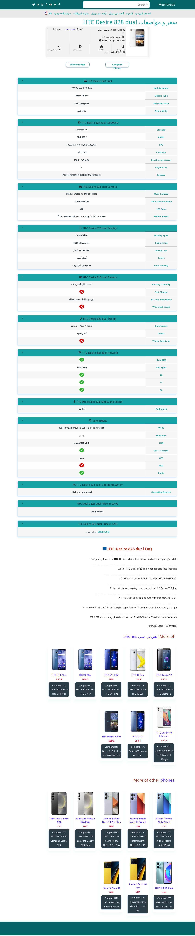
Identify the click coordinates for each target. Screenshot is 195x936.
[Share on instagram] (42, 4)
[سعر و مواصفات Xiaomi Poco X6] (111, 872)
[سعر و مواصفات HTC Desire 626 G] (111, 721)
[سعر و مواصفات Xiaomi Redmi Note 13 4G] (164, 803)
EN (50, 13)
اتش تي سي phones (141, 636)
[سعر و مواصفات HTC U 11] (138, 721)
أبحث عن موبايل (116, 13)
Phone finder (77, 64)
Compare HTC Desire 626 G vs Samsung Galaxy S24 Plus (85, 838)
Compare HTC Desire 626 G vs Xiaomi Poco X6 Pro (138, 904)
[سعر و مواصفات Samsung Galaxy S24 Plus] (85, 803)
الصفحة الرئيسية (143, 13)
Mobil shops (167, 5)
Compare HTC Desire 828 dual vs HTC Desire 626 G (111, 751)
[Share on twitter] (55, 4)
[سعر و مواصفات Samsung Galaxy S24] (59, 803)
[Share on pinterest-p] (46, 4)
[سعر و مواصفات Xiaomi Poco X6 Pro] (138, 868)
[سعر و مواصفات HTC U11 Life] (111, 659)
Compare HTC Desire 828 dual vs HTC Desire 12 (164, 689)
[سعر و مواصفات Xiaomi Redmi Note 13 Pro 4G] (138, 803)
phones (166, 780)
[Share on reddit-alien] (33, 4)
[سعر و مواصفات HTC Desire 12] (164, 659)
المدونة (129, 13)
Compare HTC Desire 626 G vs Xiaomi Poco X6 (111, 902)
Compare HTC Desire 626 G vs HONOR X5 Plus (164, 902)
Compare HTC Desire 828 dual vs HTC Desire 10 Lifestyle (164, 753)
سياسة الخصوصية (62, 13)
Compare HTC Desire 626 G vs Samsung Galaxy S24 (59, 838)
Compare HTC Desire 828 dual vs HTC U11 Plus (59, 689)
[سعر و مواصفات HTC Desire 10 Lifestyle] (164, 717)
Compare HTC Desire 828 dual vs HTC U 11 (138, 751)
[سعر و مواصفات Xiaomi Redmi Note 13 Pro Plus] (111, 803)
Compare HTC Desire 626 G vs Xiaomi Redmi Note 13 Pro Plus (111, 838)
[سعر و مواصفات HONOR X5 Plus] (164, 872)
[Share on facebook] (59, 4)
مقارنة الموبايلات (81, 13)
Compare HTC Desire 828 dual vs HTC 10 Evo (138, 689)
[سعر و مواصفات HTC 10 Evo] (138, 659)
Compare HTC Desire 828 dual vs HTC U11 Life (111, 689)
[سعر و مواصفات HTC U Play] (85, 659)
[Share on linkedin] (38, 4)
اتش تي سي (70, 29)
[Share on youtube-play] (50, 4)
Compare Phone (117, 66)
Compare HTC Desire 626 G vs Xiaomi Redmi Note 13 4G (164, 838)
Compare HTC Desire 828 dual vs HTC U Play (85, 689)
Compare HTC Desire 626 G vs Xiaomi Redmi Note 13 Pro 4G (138, 838)
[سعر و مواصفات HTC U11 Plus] (59, 659)
